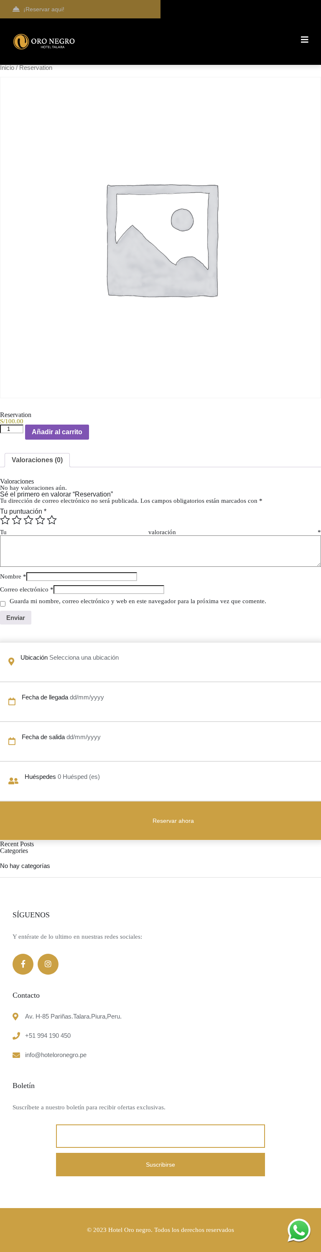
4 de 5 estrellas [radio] (40, 520)
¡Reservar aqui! (43, 9)
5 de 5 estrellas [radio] (52, 520)
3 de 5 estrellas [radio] (28, 520)
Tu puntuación (23, 511)
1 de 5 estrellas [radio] (5, 520)
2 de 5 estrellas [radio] (17, 520)
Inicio (7, 67)
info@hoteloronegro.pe (56, 1054)
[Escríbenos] (299, 1230)
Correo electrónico (27, 589)
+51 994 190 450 (48, 1035)
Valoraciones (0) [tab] (37, 459)
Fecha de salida (43, 736)
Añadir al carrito (57, 431)
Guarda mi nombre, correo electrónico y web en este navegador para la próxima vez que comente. (138, 601)
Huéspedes (40, 776)
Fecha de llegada (45, 697)
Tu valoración (160, 532)
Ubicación (34, 657)
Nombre (13, 576)
